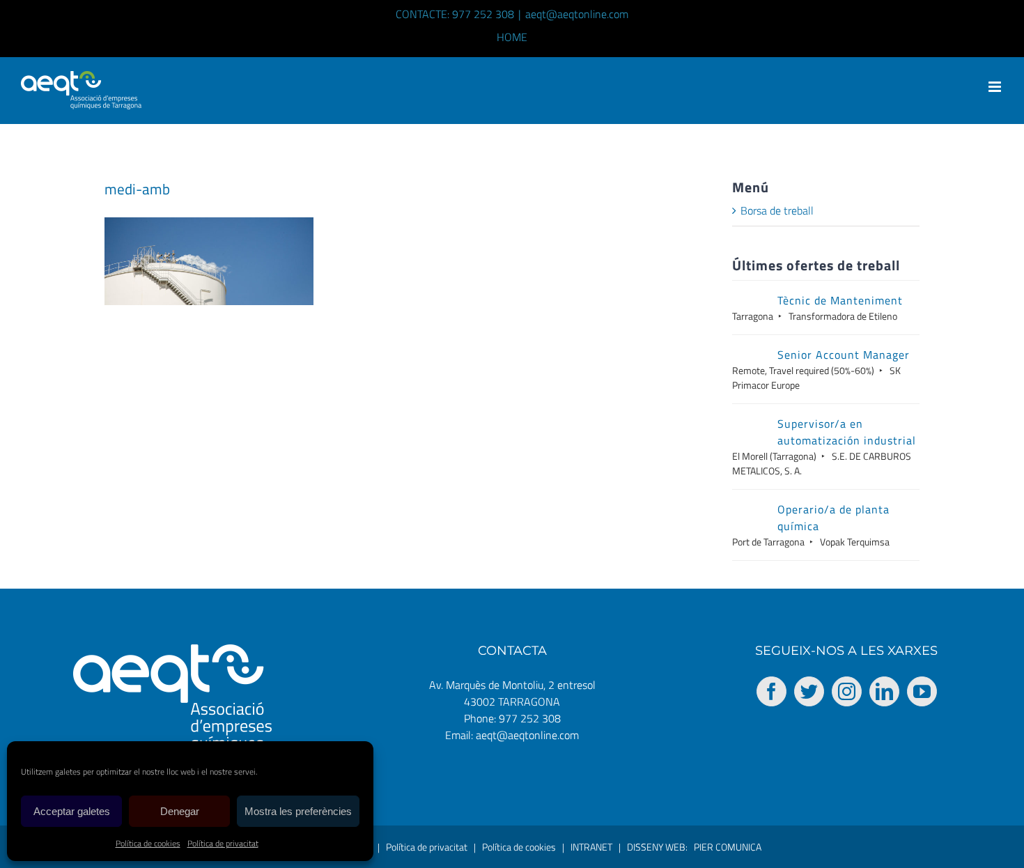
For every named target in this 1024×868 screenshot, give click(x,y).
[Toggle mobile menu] (995, 86)
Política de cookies (148, 843)
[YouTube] (922, 691)
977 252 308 (530, 718)
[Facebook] (771, 691)
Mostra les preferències (298, 811)
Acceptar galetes (71, 811)
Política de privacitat (222, 843)
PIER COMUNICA (727, 846)
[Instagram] (847, 691)
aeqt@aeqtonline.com (576, 14)
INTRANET (591, 846)
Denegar (179, 811)
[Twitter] (809, 691)
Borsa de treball (777, 210)
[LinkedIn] (884, 691)
